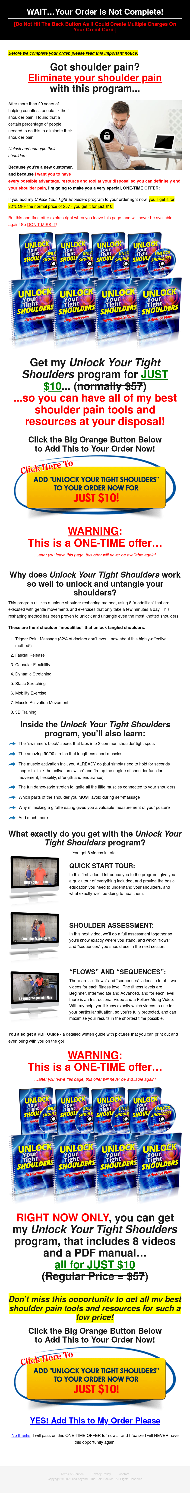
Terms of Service (72, 1474)
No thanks (21, 1435)
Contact (124, 1474)
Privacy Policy (101, 1474)
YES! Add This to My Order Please (95, 1420)
